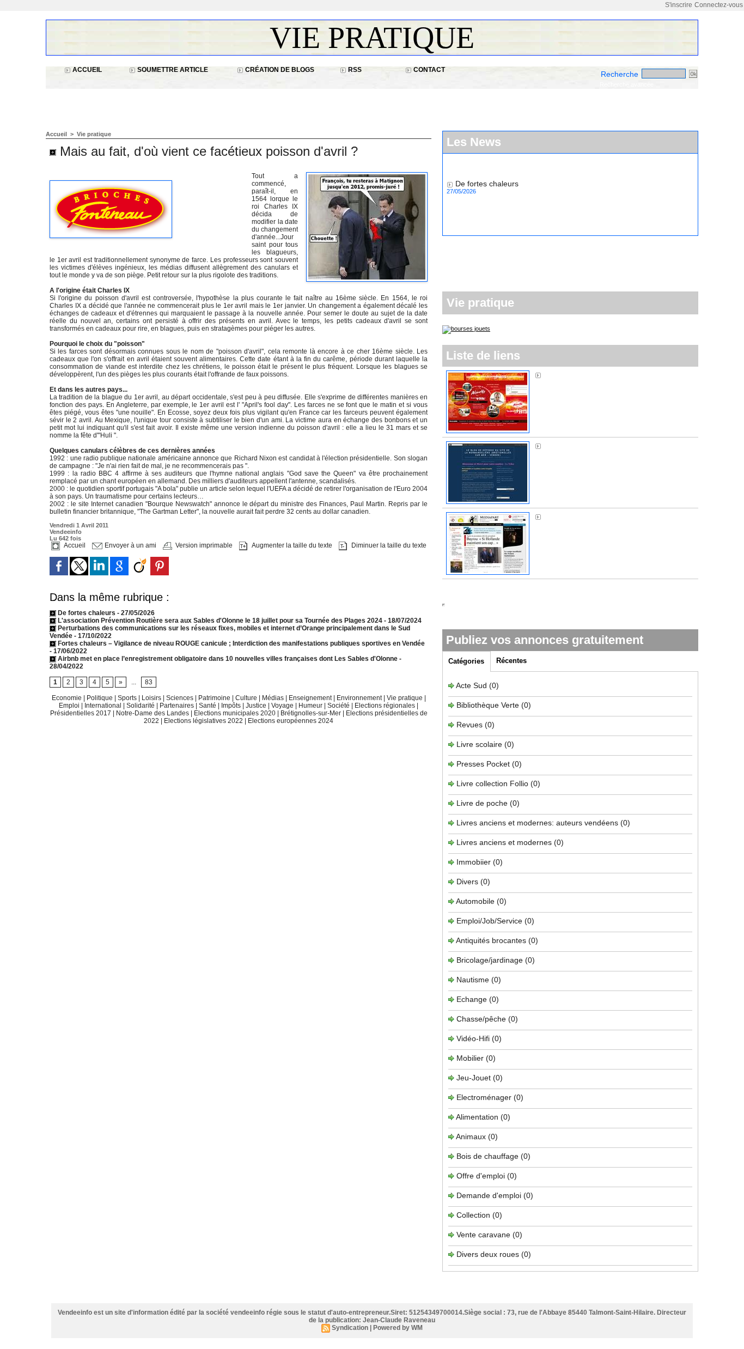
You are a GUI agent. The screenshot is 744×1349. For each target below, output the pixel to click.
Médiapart (561, 516)
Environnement (359, 698)
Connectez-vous (718, 5)
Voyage (282, 705)
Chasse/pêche (481, 1018)
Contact (428, 69)
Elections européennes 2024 (290, 721)
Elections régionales (386, 705)
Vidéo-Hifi (474, 1038)
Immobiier (474, 862)
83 (149, 682)
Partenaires (178, 705)
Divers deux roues (487, 1254)
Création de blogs (278, 69)
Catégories (466, 661)
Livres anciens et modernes (504, 842)
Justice (257, 705)
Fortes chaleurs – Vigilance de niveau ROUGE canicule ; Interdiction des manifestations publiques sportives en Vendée (240, 643)
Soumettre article (172, 69)
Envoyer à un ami (129, 545)
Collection (474, 1215)
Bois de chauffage (488, 1156)
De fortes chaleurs (86, 613)
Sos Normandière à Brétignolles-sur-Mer (613, 445)
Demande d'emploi (489, 1195)
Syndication (350, 1328)
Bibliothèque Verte (488, 705)
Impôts (231, 705)
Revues (470, 724)
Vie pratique (372, 37)
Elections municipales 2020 (235, 713)
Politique (100, 698)
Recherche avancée (627, 84)
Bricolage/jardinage (489, 960)
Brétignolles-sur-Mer (311, 713)
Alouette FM (564, 374)
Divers (468, 881)
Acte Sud (472, 685)
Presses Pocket (484, 763)
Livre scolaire (479, 744)
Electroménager (483, 1097)
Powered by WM (398, 1328)
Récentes (511, 661)
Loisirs (152, 698)
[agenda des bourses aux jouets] (466, 328)
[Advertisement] (244, 104)
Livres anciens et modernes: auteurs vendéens (537, 822)
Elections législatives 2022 (203, 721)
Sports (128, 698)
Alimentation (477, 1117)
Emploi (70, 705)
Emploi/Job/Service (489, 920)
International (103, 705)
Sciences (180, 698)
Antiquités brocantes (492, 940)
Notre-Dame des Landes (153, 713)
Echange (471, 999)
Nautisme (472, 979)
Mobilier (470, 1058)
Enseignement (311, 698)
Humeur (311, 705)
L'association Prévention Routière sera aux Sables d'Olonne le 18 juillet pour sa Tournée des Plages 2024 (219, 620)
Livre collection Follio (492, 783)
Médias (273, 698)
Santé (208, 705)
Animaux (471, 1136)
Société (338, 705)
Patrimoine (215, 698)
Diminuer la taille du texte (388, 545)
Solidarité (141, 705)
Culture (247, 698)
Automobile (476, 901)
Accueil (86, 69)
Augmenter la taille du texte (291, 545)
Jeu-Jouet (473, 1077)
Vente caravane (483, 1234)
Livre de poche (483, 803)
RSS (354, 69)
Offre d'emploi (480, 1175)
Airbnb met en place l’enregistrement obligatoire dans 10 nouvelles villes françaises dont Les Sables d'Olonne (227, 659)
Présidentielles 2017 (81, 713)
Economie (67, 698)
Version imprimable (203, 545)
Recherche (621, 74)
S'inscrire (678, 5)
